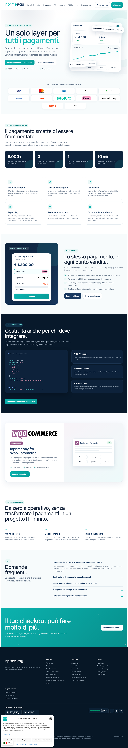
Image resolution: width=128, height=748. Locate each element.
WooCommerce (59, 5)
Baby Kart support (11, 692)
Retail (38, 5)
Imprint (36, 744)
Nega (24, 740)
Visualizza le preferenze (41, 740)
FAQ (47, 683)
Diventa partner (86, 5)
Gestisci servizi (8, 734)
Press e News (76, 669)
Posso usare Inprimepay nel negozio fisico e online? (75, 583)
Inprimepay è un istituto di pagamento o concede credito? (77, 562)
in (121, 710)
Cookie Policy (20, 744)
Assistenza (75, 663)
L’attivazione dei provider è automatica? (70, 596)
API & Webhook (51, 674)
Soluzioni (30, 5)
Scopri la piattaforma (46, 62)
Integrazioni (47, 5)
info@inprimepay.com (79, 677)
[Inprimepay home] (14, 5)
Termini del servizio (103, 666)
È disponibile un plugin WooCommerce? (70, 590)
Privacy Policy (29, 744)
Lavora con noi (76, 672)
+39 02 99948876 (78, 680)
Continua (31, 296)
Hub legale (100, 663)
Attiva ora (117, 5)
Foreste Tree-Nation (11, 698)
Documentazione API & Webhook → (21, 401)
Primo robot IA (9, 695)
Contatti (74, 666)
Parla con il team (72, 296)
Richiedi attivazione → (112, 628)
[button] (51, 719)
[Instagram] (116, 711)
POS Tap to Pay (73, 5)
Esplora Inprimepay (92, 296)
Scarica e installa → (20, 474)
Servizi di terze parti (103, 669)
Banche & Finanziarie (53, 677)
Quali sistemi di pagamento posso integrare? (72, 577)
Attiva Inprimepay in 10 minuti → (19, 62)
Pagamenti (49, 663)
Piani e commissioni (52, 672)
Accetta (10, 740)
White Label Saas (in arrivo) (55, 680)
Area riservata (102, 5)
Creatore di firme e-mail (120, 645)
